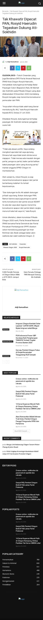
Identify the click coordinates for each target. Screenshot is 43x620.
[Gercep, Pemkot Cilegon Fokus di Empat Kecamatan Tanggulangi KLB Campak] (8, 353)
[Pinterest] (23, 68)
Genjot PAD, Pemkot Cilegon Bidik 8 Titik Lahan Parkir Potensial (26, 393)
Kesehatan (6, 356)
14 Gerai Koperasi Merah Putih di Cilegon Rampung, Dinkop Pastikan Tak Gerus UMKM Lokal (28, 406)
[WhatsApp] (28, 68)
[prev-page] (3, 361)
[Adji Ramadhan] (3, 62)
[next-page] (7, 361)
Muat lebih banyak (21, 431)
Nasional (6, 329)
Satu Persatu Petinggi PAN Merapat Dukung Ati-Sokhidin (32, 274)
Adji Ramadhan (13, 62)
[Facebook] (12, 68)
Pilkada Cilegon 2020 (10, 247)
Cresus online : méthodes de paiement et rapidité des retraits (27, 381)
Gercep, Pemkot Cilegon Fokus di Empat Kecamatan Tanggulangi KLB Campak (28, 352)
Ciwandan (22, 244)
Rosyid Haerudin (24, 247)
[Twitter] (17, 68)
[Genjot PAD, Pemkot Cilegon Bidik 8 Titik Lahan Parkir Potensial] (8, 394)
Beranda (5, 11)
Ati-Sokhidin (13, 244)
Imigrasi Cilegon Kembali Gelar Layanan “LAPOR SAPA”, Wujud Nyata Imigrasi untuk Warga (28, 326)
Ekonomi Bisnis (8, 341)
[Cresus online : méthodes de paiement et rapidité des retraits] (8, 382)
